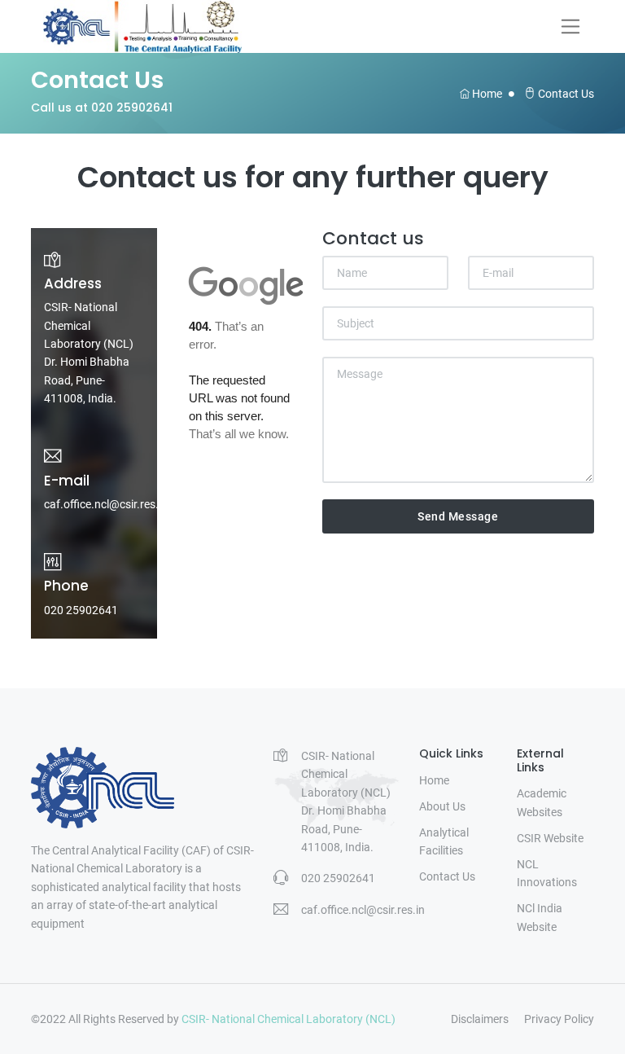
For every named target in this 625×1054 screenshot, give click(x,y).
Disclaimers (480, 1018)
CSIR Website (550, 838)
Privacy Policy (559, 1018)
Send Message (457, 516)
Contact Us (447, 876)
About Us (442, 806)
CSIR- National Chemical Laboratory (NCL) (288, 1018)
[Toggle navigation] (570, 26)
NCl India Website (539, 917)
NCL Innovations (547, 873)
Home (486, 93)
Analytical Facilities (444, 841)
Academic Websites (541, 802)
